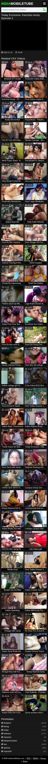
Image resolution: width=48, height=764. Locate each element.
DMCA (35, 758)
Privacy (43, 758)
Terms (25, 761)
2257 (29, 758)
